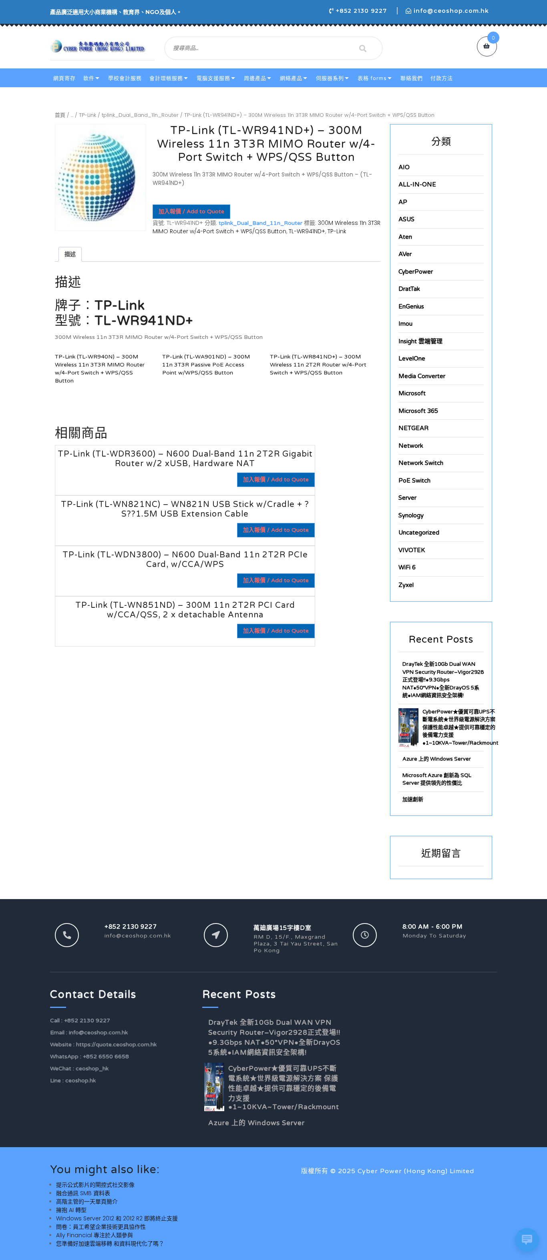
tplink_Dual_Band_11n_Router (140, 115)
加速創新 (412, 799)
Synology (411, 515)
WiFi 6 (407, 567)
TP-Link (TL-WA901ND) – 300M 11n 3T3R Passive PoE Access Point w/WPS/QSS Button (206, 364)
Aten (405, 236)
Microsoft (412, 393)
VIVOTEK (411, 550)
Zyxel (406, 585)
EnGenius (411, 306)
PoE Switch (414, 480)
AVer (405, 254)
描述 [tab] (70, 254)
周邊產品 (255, 78)
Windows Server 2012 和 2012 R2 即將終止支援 (117, 1218)
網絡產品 (291, 78)
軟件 (89, 78)
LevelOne (411, 358)
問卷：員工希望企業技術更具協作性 (101, 1227)
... (72, 115)
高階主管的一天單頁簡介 (87, 1202)
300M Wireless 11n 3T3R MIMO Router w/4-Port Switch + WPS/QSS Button (266, 227)
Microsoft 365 (418, 411)
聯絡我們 (411, 78)
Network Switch (420, 463)
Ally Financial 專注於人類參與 (94, 1235)
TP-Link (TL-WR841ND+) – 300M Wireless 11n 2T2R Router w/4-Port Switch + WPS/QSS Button (318, 364)
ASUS (406, 219)
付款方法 (441, 78)
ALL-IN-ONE (417, 184)
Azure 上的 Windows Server (436, 759)
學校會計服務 (125, 78)
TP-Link (87, 115)
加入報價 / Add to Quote (191, 211)
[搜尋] (363, 48)
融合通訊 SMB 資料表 (83, 1193)
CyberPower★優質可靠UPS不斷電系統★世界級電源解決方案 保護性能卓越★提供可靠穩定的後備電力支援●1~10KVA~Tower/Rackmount (460, 727)
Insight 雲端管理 (420, 341)
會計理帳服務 (166, 78)
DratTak (409, 288)
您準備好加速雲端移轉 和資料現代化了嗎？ (110, 1244)
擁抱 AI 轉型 (71, 1210)
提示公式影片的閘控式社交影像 (95, 1185)
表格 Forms (372, 78)
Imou (405, 323)
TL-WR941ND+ (307, 231)
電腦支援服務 (213, 78)
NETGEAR (413, 428)
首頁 (60, 115)
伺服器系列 (330, 78)
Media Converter (421, 376)
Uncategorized (418, 532)
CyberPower (415, 271)
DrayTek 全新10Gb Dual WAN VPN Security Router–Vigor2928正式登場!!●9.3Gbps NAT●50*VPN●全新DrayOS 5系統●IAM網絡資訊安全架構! (443, 680)
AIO (404, 167)
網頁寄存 (64, 78)
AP (402, 202)
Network (410, 445)
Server (407, 497)
